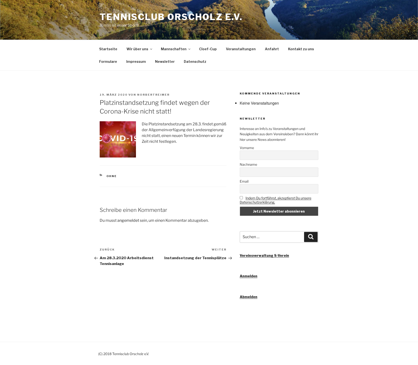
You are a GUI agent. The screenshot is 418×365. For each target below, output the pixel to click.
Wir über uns (137, 49)
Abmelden (248, 297)
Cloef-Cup (208, 49)
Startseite (108, 49)
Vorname (247, 148)
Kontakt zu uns (301, 49)
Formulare (108, 61)
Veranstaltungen (241, 49)
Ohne (111, 176)
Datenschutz (195, 61)
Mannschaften (174, 49)
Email (244, 181)
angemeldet (128, 220)
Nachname (248, 164)
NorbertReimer (153, 94)
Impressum (136, 61)
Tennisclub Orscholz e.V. (171, 17)
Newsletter (165, 61)
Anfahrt (272, 49)
